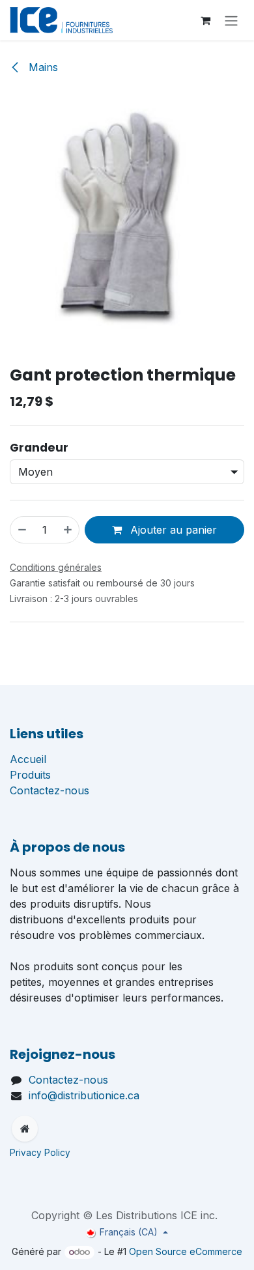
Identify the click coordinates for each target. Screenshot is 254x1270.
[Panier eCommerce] (205, 20)
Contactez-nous (49, 790)
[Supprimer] (21, 530)
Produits (30, 774)
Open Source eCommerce (185, 1251)
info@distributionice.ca (84, 1095)
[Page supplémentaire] (25, 1129)
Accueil (28, 759)
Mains (41, 67)
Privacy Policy (41, 1152)
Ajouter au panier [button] (172, 529)
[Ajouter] (68, 530)
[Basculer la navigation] (231, 20)
